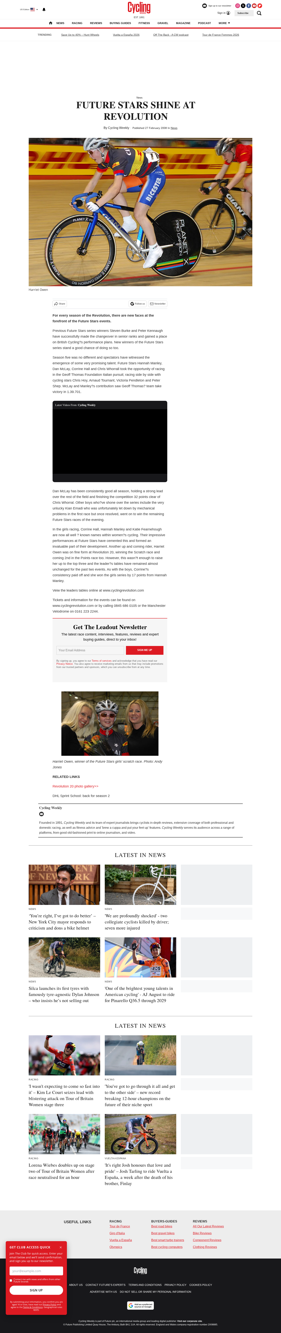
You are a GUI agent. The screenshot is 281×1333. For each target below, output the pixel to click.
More (223, 23)
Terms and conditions (145, 1284)
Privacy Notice (64, 663)
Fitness (144, 23)
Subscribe (243, 13)
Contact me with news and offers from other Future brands (37, 1280)
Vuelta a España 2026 (126, 34)
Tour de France (120, 1226)
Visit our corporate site (189, 1321)
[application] (110, 441)
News (60, 23)
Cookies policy (200, 1284)
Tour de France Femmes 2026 (220, 34)
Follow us (140, 303)
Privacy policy (175, 1284)
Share (62, 303)
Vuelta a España (121, 1240)
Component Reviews (207, 1240)
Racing (77, 23)
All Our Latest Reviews (208, 1226)
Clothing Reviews (205, 1247)
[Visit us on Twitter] (243, 5)
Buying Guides (120, 23)
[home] (51, 23)
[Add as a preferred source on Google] (140, 1305)
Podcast (204, 23)
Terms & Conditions (33, 1307)
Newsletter (160, 303)
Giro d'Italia (117, 1233)
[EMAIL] (42, 814)
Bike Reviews (202, 1233)
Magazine (183, 23)
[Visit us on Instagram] (237, 5)
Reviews (96, 23)
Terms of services (102, 660)
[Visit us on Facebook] (248, 5)
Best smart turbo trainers (167, 1240)
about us (76, 1284)
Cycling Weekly (118, 127)
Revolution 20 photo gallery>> (75, 786)
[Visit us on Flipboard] (259, 5)
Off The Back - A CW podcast (170, 34)
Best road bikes (161, 1226)
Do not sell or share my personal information (155, 1291)
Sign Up (36, 1290)
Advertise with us (103, 1291)
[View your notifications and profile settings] (44, 9)
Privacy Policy (49, 1304)
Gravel (163, 23)
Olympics (116, 1247)
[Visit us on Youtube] (254, 5)
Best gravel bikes (163, 1233)
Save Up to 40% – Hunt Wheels (80, 34)
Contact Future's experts (105, 1284)
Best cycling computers (167, 1247)
